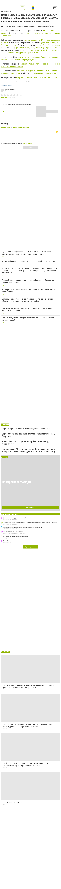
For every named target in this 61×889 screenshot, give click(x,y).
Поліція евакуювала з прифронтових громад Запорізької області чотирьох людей (28, 319)
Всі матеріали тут (30, 507)
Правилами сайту (28, 143)
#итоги (10, 85)
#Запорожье (4, 85)
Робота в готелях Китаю (12, 802)
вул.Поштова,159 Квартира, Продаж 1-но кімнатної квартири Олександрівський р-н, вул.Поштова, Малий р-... (27, 725)
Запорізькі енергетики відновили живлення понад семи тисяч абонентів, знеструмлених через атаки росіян (27, 300)
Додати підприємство (30, 547)
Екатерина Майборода (10, 89)
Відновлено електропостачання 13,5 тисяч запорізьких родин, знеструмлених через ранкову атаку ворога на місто (27, 253)
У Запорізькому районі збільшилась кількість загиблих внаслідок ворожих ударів (29, 290)
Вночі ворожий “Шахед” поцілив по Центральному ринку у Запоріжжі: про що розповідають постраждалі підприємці (28, 450)
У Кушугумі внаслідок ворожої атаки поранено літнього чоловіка (28, 261)
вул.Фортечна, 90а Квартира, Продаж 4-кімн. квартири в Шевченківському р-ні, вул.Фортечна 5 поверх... (25, 764)
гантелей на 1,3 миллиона (48, 45)
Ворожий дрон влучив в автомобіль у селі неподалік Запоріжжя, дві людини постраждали (29, 281)
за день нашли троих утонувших (43, 73)
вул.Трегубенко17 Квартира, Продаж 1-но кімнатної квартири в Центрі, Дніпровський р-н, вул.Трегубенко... (28, 686)
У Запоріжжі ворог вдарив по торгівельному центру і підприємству (26, 442)
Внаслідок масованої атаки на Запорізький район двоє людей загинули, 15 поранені (27, 309)
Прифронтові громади (16, 482)
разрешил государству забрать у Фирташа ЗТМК (37, 48)
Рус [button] (55, 7)
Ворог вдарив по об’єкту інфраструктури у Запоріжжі (26, 428)
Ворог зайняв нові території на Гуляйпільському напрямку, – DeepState (29, 435)
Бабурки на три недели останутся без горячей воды (37, 77)
